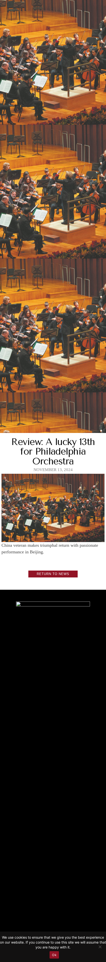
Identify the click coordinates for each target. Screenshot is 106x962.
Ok (54, 955)
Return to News (53, 574)
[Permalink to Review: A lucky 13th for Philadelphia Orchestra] (52, 538)
